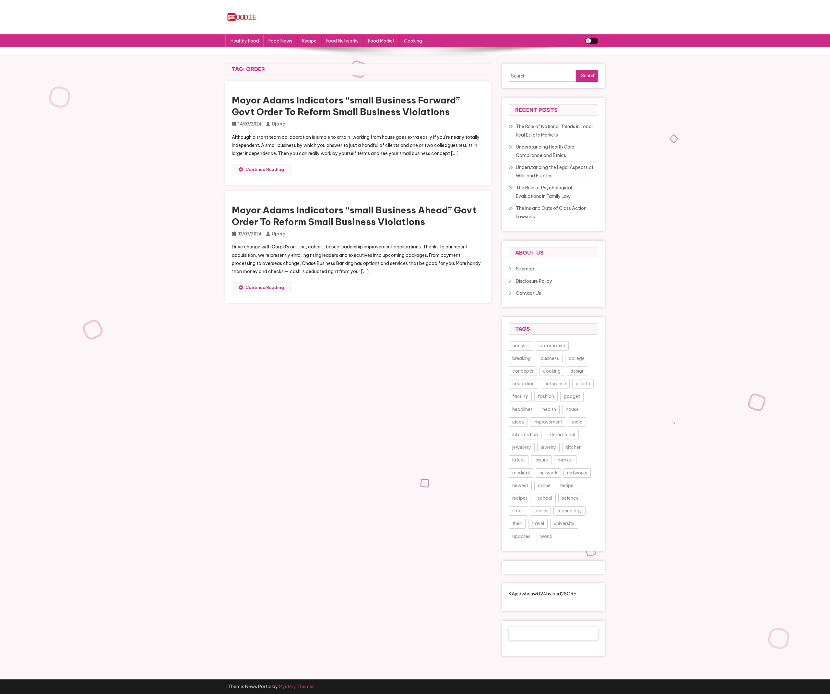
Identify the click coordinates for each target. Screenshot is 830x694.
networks (577, 473)
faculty (520, 396)
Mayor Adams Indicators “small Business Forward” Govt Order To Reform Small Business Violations (346, 105)
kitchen (574, 447)
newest (520, 485)
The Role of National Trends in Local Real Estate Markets (554, 131)
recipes (520, 498)
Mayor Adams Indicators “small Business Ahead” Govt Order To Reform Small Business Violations (354, 215)
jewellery (521, 447)
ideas (518, 422)
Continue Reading (264, 169)
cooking (552, 371)
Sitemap (525, 269)
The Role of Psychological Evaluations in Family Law (544, 192)
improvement (548, 422)
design (577, 371)
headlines (522, 409)
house (572, 409)
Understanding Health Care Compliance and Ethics (545, 151)
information (525, 434)
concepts (522, 371)
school (545, 498)
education (523, 384)
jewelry (548, 447)
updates (521, 536)
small (518, 511)
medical (521, 473)
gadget (572, 396)
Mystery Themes (296, 686)
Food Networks (342, 41)
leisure (541, 460)
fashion (546, 396)
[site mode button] (591, 41)
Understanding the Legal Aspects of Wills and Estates (555, 171)
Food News (280, 41)
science (570, 498)
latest (518, 460)
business (549, 358)
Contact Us (528, 293)
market (565, 460)
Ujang (279, 124)
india (577, 422)
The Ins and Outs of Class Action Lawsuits (551, 212)
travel (538, 523)
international (561, 434)
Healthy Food (245, 41)
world (546, 536)
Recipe (309, 41)
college (577, 358)
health (549, 409)
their (517, 523)
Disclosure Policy (534, 281)
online (544, 485)
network (548, 473)
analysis (521, 346)
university (564, 523)
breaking (521, 358)
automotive (552, 346)
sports (540, 511)
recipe (567, 485)
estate (583, 384)
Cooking (413, 41)
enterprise (555, 384)
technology (569, 511)
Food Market (381, 41)
